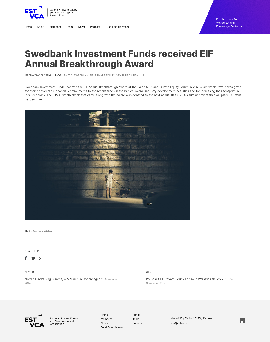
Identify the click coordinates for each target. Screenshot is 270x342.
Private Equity (105, 75)
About (40, 26)
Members (55, 26)
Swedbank (81, 75)
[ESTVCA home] (51, 320)
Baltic (68, 75)
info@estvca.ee (179, 323)
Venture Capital (127, 75)
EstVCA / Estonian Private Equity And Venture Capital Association (51, 12)
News (81, 26)
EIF (91, 75)
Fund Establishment (117, 26)
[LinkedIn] (242, 320)
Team (69, 26)
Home (28, 26)
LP (142, 75)
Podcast (95, 26)
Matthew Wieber (42, 231)
